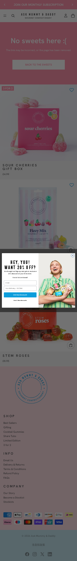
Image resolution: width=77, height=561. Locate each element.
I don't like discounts (20, 300)
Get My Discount (20, 295)
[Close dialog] (72, 255)
